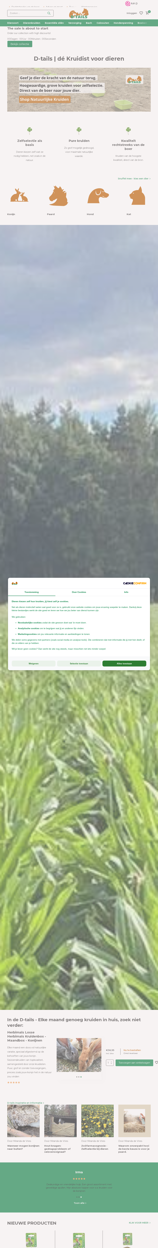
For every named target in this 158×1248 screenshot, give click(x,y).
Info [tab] (126, 592)
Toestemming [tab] (32, 592)
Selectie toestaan (79, 663)
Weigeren (34, 663)
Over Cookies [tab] (79, 592)
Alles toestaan (124, 663)
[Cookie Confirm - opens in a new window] (134, 583)
